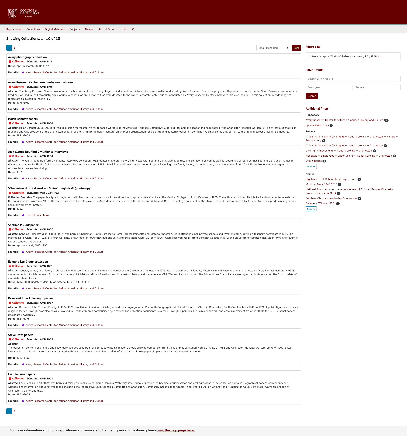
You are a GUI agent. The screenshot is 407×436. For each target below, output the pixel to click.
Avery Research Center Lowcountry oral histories (40, 82)
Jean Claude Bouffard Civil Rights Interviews (38, 152)
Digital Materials (55, 29)
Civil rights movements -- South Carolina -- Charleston (339, 150)
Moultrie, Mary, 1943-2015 (322, 184)
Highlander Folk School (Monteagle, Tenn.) (332, 179)
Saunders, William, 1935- (321, 203)
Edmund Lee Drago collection (28, 261)
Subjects (75, 29)
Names (89, 29)
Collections (33, 29)
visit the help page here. (176, 430)
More (310, 166)
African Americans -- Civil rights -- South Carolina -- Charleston (345, 145)
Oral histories (314, 160)
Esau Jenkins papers (21, 374)
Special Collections (37, 215)
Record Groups (107, 29)
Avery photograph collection (27, 57)
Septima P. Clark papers (23, 225)
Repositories (13, 29)
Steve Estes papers (20, 335)
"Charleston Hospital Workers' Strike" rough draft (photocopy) (50, 188)
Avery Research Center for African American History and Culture (64, 72)
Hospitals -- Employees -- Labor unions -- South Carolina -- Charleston (349, 155)
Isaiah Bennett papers (23, 119)
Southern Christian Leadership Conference (332, 198)
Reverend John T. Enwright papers (30, 298)
